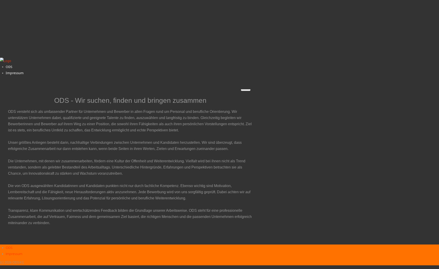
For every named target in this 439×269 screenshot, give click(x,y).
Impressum (15, 73)
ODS (9, 67)
